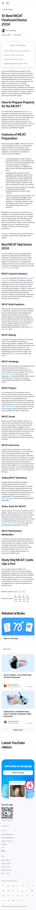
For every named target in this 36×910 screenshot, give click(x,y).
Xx (18, 900)
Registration (20, 579)
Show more (18, 730)
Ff (32, 886)
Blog (3, 851)
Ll (27, 891)
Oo (8, 895)
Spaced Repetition (8, 838)
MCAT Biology (13, 353)
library (7, 233)
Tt (32, 895)
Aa (8, 886)
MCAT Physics (10, 406)
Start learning (18, 773)
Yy (23, 900)
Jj (18, 891)
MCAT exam (27, 111)
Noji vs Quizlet (6, 870)
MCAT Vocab (17, 435)
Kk (23, 891)
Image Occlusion (7, 841)
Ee (27, 886)
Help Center (6, 860)
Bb (13, 886)
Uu (3, 900)
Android (4, 844)
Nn (3, 895)
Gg (3, 891)
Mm (32, 891)
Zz (27, 900)
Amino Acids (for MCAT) (9, 523)
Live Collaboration (8, 834)
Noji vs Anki (5, 873)
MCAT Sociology (7, 374)
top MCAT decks (7, 268)
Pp (13, 895)
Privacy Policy (6, 863)
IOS (3, 847)
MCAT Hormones (21, 470)
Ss (27, 895)
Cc (18, 886)
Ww (13, 900)
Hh (8, 891)
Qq (18, 895)
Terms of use (6, 867)
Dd (23, 886)
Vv (8, 900)
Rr (22, 895)
